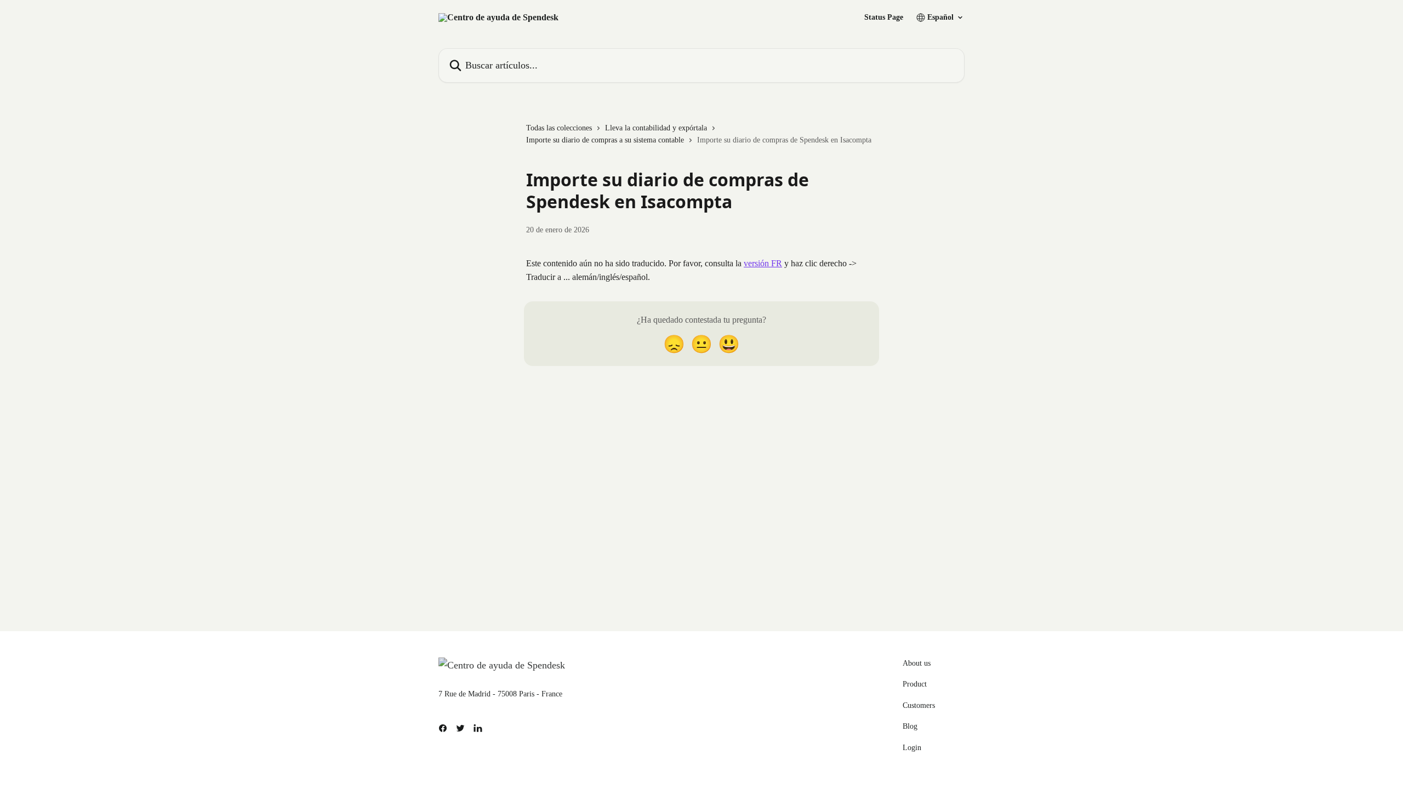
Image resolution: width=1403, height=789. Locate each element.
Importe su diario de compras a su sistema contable (605, 140)
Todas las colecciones (559, 128)
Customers (919, 705)
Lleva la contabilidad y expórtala (656, 128)
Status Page (883, 17)
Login (912, 748)
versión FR (763, 263)
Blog (910, 726)
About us (917, 663)
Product (915, 684)
